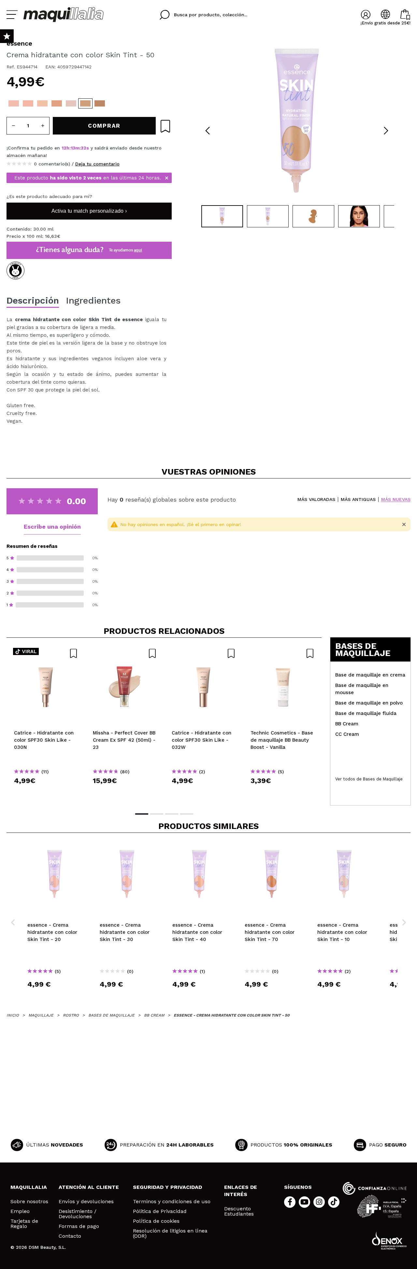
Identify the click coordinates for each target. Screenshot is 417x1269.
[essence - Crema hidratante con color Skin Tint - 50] (85, 103)
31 (83, 147)
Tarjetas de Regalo (24, 1224)
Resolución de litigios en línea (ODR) (170, 1233)
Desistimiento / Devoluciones (77, 1214)
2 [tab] (156, 814)
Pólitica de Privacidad (160, 1211)
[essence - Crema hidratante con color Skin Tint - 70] (56, 103)
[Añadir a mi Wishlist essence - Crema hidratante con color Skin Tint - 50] (165, 126)
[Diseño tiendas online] (389, 1240)
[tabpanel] (296, 120)
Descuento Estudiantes (239, 1211)
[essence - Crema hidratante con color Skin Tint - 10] (71, 103)
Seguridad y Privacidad (167, 1187)
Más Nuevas (395, 499)
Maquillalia (28, 1187)
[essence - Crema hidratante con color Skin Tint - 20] (13, 103)
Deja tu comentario (97, 163)
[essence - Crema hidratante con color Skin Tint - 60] (99, 103)
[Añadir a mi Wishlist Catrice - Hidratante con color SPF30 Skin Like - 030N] (46, 653)
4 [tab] (186, 814)
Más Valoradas (316, 499)
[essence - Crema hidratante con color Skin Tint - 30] (28, 103)
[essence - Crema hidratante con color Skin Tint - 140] (114, 103)
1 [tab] (141, 814)
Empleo (20, 1211)
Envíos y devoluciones (86, 1201)
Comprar (46, 792)
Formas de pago (79, 1226)
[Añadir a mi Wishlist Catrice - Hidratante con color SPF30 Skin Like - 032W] (204, 653)
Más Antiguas (358, 499)
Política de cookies (156, 1221)
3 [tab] (171, 814)
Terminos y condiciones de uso (171, 1201)
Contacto (70, 1236)
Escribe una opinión (52, 526)
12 (64, 147)
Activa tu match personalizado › (89, 211)
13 (73, 147)
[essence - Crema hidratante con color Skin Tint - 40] (42, 103)
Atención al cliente (89, 1187)
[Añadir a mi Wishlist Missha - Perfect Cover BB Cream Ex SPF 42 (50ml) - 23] (125, 653)
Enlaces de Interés (240, 1190)
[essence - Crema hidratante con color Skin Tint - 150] (128, 103)
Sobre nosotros (29, 1201)
